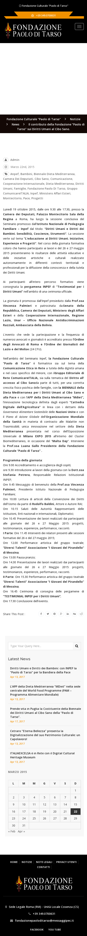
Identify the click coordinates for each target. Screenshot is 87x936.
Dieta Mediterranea (60, 184)
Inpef (34, 193)
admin (14, 160)
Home (14, 862)
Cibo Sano (42, 179)
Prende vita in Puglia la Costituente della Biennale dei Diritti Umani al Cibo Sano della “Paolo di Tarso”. (45, 713)
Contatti (43, 867)
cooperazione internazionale (23, 184)
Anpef (14, 174)
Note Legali (44, 862)
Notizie (27, 862)
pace (26, 198)
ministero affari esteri (54, 193)
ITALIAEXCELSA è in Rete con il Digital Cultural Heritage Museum (42, 755)
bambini (26, 174)
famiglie (20, 188)
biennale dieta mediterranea (54, 174)
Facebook (37, 929)
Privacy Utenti (66, 862)
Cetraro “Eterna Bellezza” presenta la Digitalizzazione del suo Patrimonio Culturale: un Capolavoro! (45, 735)
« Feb (11, 831)
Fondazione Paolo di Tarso (46, 188)
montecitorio (12, 198)
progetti (37, 198)
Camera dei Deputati (18, 179)
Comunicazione (61, 179)
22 (75, 811)
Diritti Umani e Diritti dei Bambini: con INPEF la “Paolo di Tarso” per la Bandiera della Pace (43, 670)
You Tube (54, 929)
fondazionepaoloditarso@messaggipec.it (44, 920)
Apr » (21, 831)
